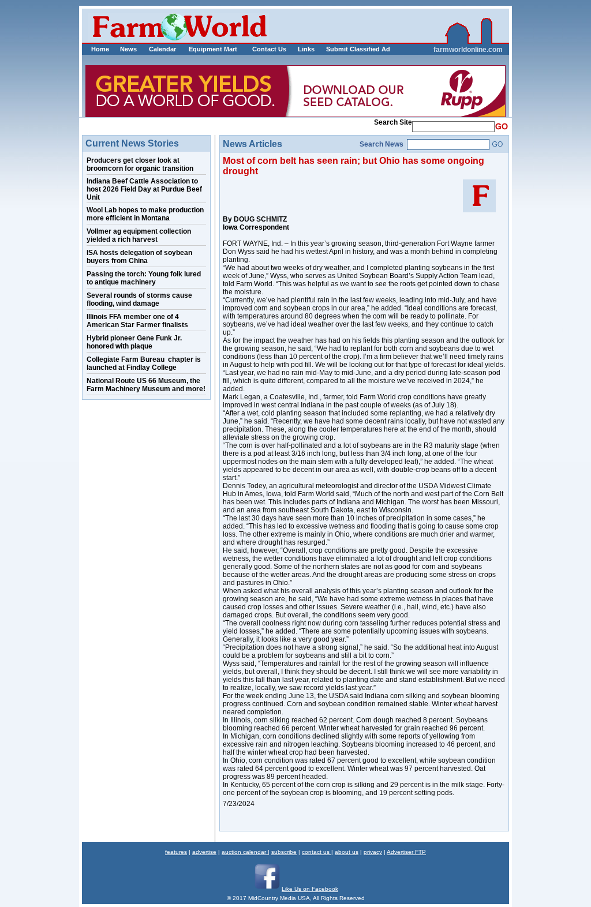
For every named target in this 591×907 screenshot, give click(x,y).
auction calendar (245, 852)
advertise (204, 852)
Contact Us (269, 49)
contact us (316, 852)
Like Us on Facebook (310, 889)
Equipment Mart (213, 49)
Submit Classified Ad (346, 49)
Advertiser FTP (406, 852)
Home (100, 49)
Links (306, 49)
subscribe (284, 852)
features (176, 852)
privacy (373, 852)
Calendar (162, 49)
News (128, 49)
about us (346, 852)
